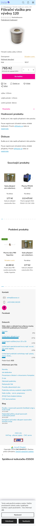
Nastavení (17, 515)
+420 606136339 (13, 302)
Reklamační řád (7, 384)
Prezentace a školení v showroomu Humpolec (18, 375)
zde (2, 510)
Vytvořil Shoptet (20, 447)
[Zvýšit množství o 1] (33, 69)
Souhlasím (26, 521)
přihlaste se (19, 126)
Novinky (5, 369)
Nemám (5, 331)
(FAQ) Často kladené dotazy (12, 396)
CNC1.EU (18, 433)
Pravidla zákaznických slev (11, 387)
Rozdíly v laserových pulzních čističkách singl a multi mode (18, 409)
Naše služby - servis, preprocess (13, 393)
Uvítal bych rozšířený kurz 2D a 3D (14, 341)
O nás (4, 378)
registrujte (4, 129)
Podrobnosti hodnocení (9, 20)
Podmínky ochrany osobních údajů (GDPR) (17, 390)
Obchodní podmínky (9, 381)
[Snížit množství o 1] (23, 69)
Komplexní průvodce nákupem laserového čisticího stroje (17, 420)
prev (2, 181)
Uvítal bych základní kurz (10, 336)
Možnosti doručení (7, 59)
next (35, 181)
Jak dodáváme (7, 372)
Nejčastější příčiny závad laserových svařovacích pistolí (14, 415)
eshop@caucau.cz (13, 297)
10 (34, 286)
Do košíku (18, 76)
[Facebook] (4, 308)
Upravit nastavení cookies (24, 451)
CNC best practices (9, 399)
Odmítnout (9, 521)
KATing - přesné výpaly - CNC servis (19, 435)
